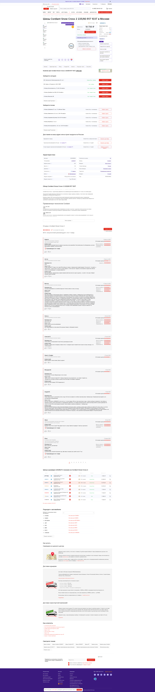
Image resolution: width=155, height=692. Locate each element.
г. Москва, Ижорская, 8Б (49, 96)
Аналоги (101, 38)
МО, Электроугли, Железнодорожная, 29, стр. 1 (54, 80)
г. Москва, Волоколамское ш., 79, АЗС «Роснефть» (54, 88)
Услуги (73, 12)
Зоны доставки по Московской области (66, 578)
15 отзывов (83, 489)
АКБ (53, 12)
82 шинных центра (55, 4)
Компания (72, 671)
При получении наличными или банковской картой (54, 627)
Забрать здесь (105, 80)
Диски (49, 12)
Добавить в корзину (90, 32)
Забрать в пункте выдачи (105, 147)
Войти (110, 4)
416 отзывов (83, 486)
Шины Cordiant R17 (70, 644)
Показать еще (47, 649)
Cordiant (56, 15)
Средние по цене (107, 168)
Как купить (89, 66)
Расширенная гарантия (106, 171)
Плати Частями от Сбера (49, 631)
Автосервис (79, 12)
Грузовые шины (61, 680)
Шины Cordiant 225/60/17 (57, 644)
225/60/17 (73, 160)
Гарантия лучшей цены (104, 43)
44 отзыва (83, 496)
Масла (58, 12)
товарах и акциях (86, 664)
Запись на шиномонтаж (105, 12)
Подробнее (87, 1)
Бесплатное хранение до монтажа (105, 52)
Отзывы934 (66, 66)
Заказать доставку (105, 138)
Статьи (71, 675)
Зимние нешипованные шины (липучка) (65, 647)
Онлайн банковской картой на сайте (51, 628)
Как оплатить (45, 675)
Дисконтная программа (47, 678)
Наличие (45, 66)
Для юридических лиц (74, 685)
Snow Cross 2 (61, 15)
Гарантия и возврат (47, 677)
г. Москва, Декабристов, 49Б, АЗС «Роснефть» (53, 92)
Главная (44, 15)
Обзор (60, 66)
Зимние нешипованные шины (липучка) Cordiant (87, 647)
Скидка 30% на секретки (105, 46)
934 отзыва (92, 22)
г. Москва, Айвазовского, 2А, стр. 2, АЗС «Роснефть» (55, 113)
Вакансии (72, 678)
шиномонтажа (65, 556)
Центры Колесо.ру (73, 677)
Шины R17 (87, 644)
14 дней (109, 173)
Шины (44, 12)
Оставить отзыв (108, 229)
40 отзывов (83, 475)
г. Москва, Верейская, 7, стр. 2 (50, 121)
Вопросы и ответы (46, 680)
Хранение (86, 12)
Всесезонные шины (104, 647)
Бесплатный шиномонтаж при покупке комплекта (105, 56)
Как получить (45, 673)
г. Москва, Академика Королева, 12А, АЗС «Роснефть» (55, 117)
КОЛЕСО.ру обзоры (47, 189)
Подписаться (91, 659)
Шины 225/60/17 (79, 644)
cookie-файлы (54, 689)
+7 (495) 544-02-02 (80, 560)
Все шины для (74, 515)
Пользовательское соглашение (76, 683)
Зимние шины (95, 644)
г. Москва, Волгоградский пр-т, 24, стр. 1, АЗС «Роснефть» (56, 125)
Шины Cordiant (47, 644)
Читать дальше (68, 220)
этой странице (66, 560)
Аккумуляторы (61, 677)
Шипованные (73, 173)
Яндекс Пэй (46, 632)
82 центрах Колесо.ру (83, 41)
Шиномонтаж (93, 12)
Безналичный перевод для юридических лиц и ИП (54, 634)
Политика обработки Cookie (75, 681)
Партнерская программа (75, 686)
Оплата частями (103, 49)
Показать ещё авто (48, 536)
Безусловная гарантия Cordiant (104, 60)
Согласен (79, 689)
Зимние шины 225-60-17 (49, 647)
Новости (71, 673)
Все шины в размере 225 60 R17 (49, 503)
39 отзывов (83, 499)
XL (110, 158)
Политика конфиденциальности (76, 680)
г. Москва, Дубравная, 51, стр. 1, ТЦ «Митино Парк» (54, 109)
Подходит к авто (80, 66)
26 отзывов (83, 479)
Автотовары (64, 12)
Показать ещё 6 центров (49, 100)
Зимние (74, 171)
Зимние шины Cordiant (105, 644)
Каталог (48, 15)
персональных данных (87, 662)
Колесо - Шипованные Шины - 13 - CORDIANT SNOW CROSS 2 (63, 189)
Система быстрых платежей (50, 625)
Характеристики (53, 66)
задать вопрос (109, 231)
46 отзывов (83, 492)
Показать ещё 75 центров (49, 130)
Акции (82, 4)
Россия (109, 166)
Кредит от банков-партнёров (50, 635)
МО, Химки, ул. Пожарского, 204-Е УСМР (52, 84)
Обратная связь (46, 681)
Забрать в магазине (86, 48)
